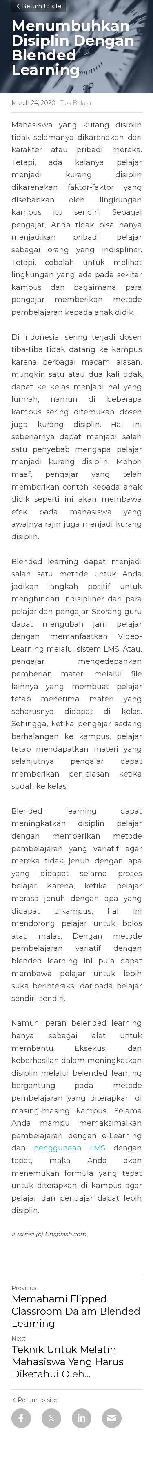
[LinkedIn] (81, 1418)
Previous (23, 1288)
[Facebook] (21, 1418)
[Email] (112, 1418)
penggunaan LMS (69, 1148)
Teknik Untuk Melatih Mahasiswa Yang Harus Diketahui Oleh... (67, 1362)
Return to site (42, 6)
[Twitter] (51, 1418)
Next (18, 1338)
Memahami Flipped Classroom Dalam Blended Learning (75, 1311)
